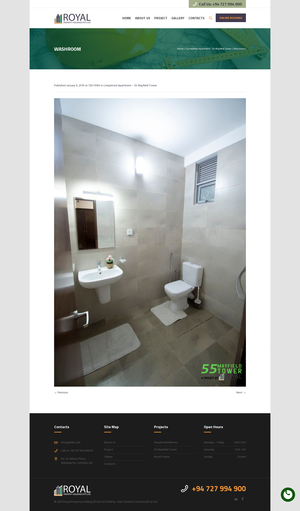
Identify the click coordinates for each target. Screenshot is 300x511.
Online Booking (230, 18)
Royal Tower (162, 457)
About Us (110, 442)
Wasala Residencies (166, 442)
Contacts (109, 464)
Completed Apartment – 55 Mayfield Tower (130, 85)
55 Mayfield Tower (165, 449)
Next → (241, 392)
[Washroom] (150, 242)
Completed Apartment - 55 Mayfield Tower (208, 49)
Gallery (108, 457)
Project (108, 449)
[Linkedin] (236, 499)
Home (180, 49)
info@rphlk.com (70, 442)
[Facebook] (242, 499)
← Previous (61, 392)
